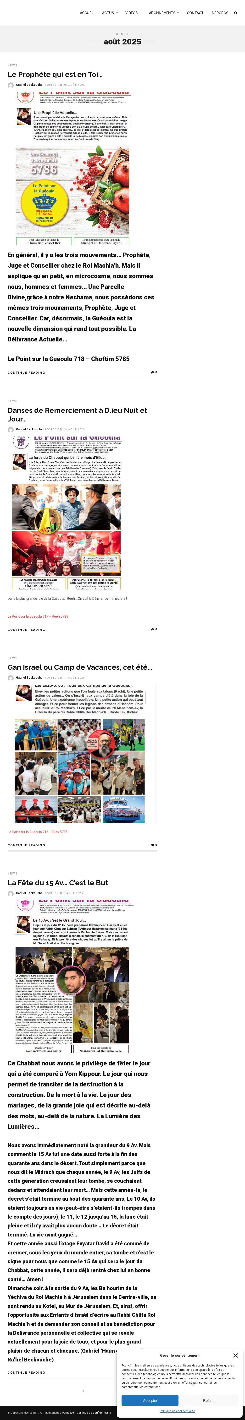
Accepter (150, 1400)
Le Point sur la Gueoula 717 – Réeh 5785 (38, 616)
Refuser (209, 1400)
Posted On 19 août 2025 (65, 429)
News (12, 65)
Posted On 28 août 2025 (65, 85)
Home (121, 34)
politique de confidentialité (94, 1412)
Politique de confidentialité (177, 1411)
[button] (235, 1355)
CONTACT (195, 13)
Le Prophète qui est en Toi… (55, 74)
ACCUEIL (87, 13)
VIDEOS (131, 13)
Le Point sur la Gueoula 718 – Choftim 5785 (69, 358)
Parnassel (68, 1412)
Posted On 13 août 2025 (65, 677)
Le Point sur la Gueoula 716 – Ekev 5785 (37, 832)
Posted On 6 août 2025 (64, 893)
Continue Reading (26, 372)
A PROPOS (220, 13)
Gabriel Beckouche (29, 84)
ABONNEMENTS (162, 13)
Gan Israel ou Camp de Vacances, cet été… (80, 667)
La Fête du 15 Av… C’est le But (58, 883)
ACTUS (108, 13)
